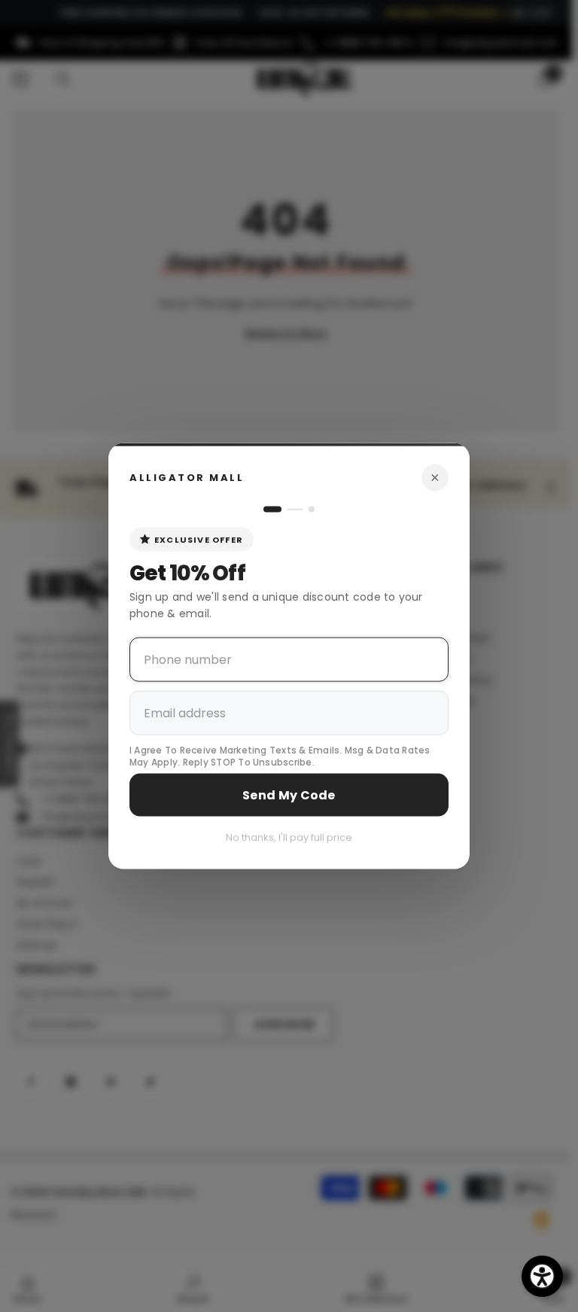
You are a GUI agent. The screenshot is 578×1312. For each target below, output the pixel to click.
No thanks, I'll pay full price (289, 837)
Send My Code (289, 795)
